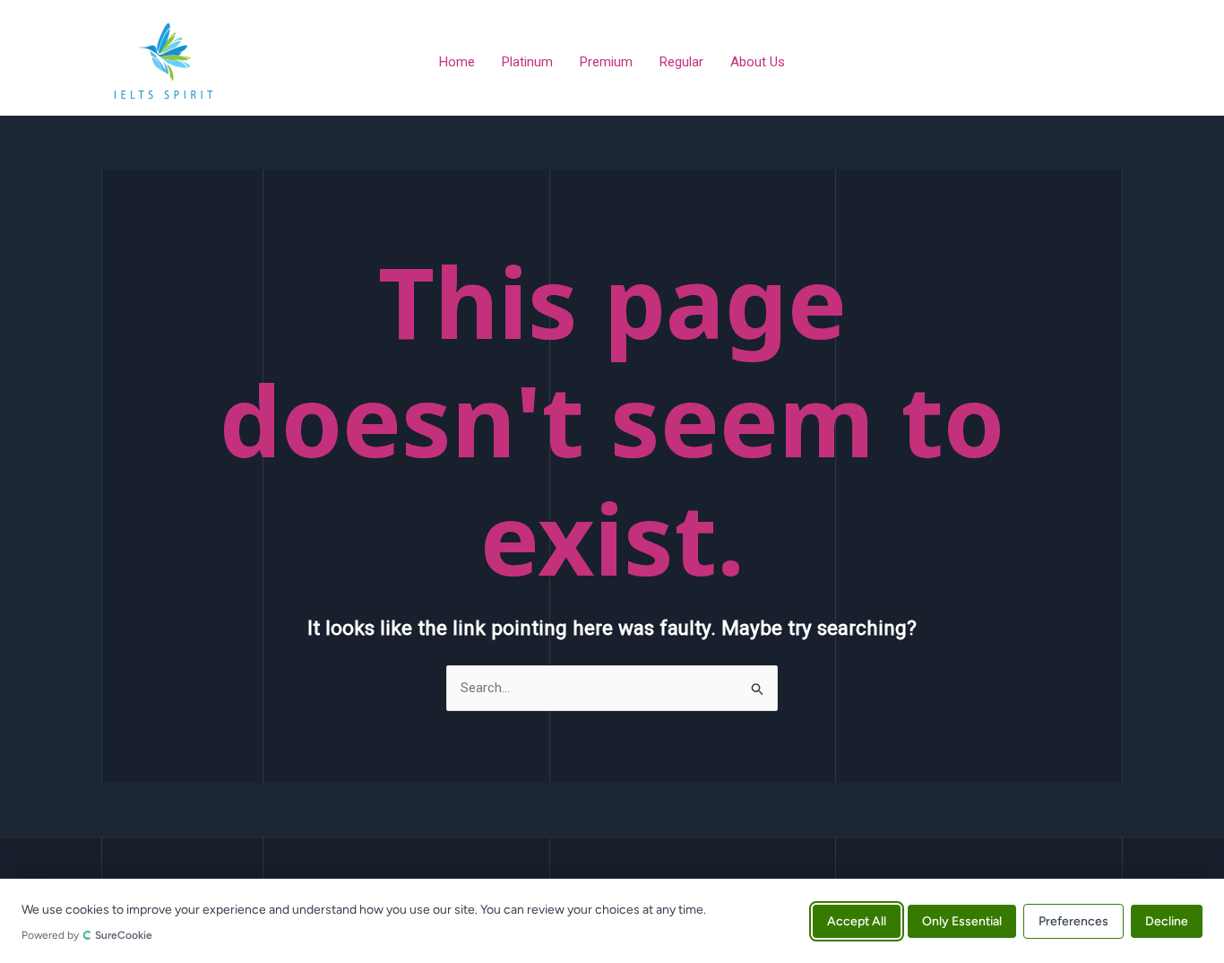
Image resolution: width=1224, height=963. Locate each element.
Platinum (527, 62)
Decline (1166, 920)
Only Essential (962, 920)
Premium (606, 62)
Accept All (856, 920)
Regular (681, 62)
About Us (757, 62)
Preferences (1073, 920)
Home (457, 62)
